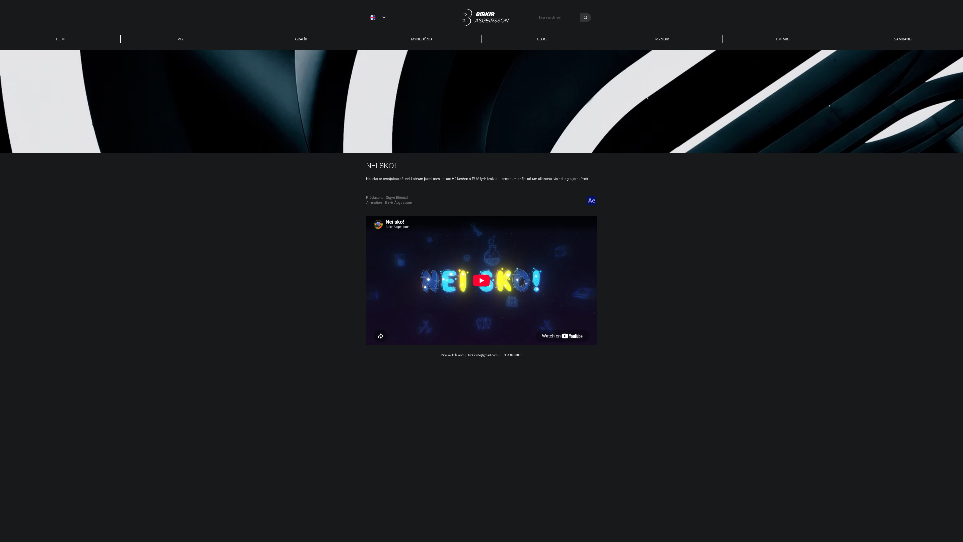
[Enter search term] (585, 17)
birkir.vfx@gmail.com (483, 355)
